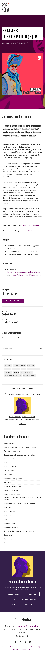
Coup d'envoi (9, 443)
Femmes (8, 365)
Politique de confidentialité (22, 649)
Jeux (24, 369)
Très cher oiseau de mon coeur (16, 543)
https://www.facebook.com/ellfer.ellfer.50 (23, 272)
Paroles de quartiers (12, 451)
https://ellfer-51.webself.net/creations (26, 275)
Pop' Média (11, 647)
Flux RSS (22, 423)
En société (8, 475)
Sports (19, 375)
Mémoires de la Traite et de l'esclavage (19, 503)
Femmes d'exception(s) (9, 42)
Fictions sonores (19, 365)
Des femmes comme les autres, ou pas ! (20, 447)
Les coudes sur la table (13, 494)
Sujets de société (29, 375)
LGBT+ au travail (10, 467)
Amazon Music (25, 420)
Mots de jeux (9, 507)
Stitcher (35, 420)
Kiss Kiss (7, 482)
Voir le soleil (9, 471)
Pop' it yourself (10, 511)
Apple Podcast (15, 416)
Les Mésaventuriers (11, 527)
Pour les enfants (27, 372)
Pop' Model (8, 515)
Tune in (14, 604)
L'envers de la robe (11, 459)
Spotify (25, 416)
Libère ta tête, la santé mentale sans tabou (21, 531)
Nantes (16, 372)
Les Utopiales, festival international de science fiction (22, 498)
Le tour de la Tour (11, 463)
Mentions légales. (36, 647)
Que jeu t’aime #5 (9, 314)
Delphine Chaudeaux (31, 225)
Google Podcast (11, 420)
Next (4, 319)
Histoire (8, 369)
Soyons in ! (8, 535)
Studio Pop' (8, 519)
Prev (5, 312)
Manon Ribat (27, 231)
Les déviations (10, 523)
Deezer (32, 416)
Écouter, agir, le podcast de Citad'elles (19, 455)
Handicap (31, 365)
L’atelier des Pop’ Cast (13, 486)
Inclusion (17, 369)
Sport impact (9, 539)
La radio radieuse (11, 490)
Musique (8, 372)
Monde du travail (34, 369)
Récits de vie (10, 375)
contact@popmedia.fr (29, 626)
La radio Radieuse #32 (11, 322)
